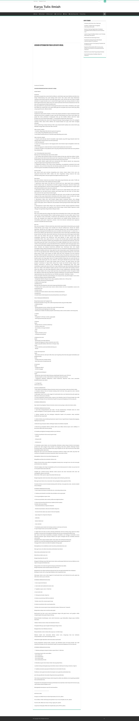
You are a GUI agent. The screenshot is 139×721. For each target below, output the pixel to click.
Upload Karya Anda (74, 14)
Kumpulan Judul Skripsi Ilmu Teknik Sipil (92, 23)
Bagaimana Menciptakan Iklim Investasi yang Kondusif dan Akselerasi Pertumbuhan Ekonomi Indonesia (94, 48)
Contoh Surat (59, 14)
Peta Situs (36, 1)
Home (36, 14)
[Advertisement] (57, 31)
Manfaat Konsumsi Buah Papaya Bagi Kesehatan (94, 51)
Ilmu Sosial (50, 14)
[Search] (105, 1)
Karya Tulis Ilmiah (47, 7)
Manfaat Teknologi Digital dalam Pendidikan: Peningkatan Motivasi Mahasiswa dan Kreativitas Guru (94, 30)
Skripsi (65, 14)
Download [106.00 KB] (39, 85)
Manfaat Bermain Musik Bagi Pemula (91, 37)
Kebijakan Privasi (42, 1)
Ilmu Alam (42, 14)
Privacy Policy (82, 14)
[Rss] (104, 718)
